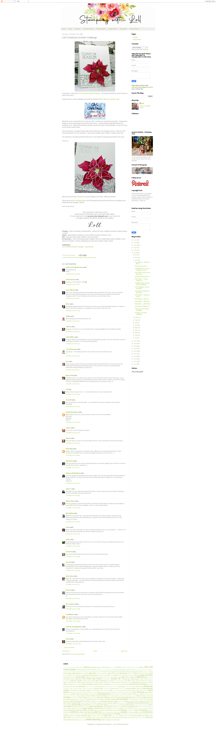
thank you (107, 716)
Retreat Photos (134, 29)
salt (95, 710)
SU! (148, 677)
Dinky (95, 672)
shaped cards (116, 710)
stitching (66, 716)
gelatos (89, 697)
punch (121, 708)
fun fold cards (74, 697)
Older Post (124, 651)
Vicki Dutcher (70, 279)
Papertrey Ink (67, 677)
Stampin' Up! (116, 679)
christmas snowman (87, 688)
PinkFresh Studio (90, 677)
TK (67, 389)
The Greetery (110, 681)
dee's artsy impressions (128, 690)
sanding (99, 710)
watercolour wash (72, 720)
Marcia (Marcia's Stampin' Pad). (109, 99)
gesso (112, 697)
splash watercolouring (86, 712)
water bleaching (96, 717)
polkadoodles (78, 708)
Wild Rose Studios (78, 684)
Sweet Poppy (144, 679)
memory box (144, 703)
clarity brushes (115, 688)
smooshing (143, 710)
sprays (136, 712)
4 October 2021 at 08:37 (73, 455)
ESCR (101, 672)
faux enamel (73, 696)
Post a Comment (69, 647)
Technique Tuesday (76, 681)
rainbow (130, 708)
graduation (90, 699)
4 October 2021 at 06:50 (73, 443)
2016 (135, 351)
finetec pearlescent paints (129, 696)
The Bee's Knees (86, 681)
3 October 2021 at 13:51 (72, 321)
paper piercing (104, 706)
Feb (136, 335)
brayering (122, 686)
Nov (136, 257)
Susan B (68, 400)
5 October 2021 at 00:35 (73, 507)
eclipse (151, 692)
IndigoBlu (116, 673)
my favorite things (101, 705)
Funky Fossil (146, 672)
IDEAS (110, 673)
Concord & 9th (140, 669)
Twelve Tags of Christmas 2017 (102, 682)
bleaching (98, 686)
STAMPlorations (141, 677)
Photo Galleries (101, 29)
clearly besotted (131, 688)
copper (88, 690)
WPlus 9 (146, 682)
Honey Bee (99, 673)
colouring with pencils (76, 690)
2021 (135, 253)
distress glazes (105, 692)
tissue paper (138, 716)
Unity (134, 682)
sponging (123, 712)
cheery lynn (139, 686)
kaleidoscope (127, 701)
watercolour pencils (129, 717)
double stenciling (128, 692)
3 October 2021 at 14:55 (73, 331)
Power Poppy (99, 677)
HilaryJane (69, 461)
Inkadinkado (123, 673)
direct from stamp (74, 692)
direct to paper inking (85, 692)
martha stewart (122, 703)
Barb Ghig (69, 449)
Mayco (109, 675)
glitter (64, 699)
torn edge (145, 716)
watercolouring (92, 257)
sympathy (84, 716)
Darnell (79, 197)
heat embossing (77, 257)
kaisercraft (120, 701)
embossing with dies (116, 694)
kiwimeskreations (72, 412)
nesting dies (111, 705)
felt (120, 696)
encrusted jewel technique (129, 694)
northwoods (145, 705)
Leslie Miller (70, 337)
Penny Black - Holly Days (142, 301)
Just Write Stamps (76, 675)
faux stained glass (113, 696)
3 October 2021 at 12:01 (73, 298)
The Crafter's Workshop (99, 681)
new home (117, 705)
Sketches (77, 29)
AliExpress (87, 667)
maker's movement (91, 703)
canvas (127, 686)
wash (83, 717)
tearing (92, 715)
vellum (65, 717)
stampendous (148, 712)
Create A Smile (67, 672)
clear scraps (122, 688)
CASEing (78, 670)
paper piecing (94, 707)
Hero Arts (92, 673)
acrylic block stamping (115, 684)
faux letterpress (81, 696)
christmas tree (107, 688)
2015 (135, 354)
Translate (145, 49)
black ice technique (91, 686)
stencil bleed (87, 714)
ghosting (121, 697)
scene (103, 710)
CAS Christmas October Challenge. (90, 93)
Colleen (68, 326)
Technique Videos (88, 29)
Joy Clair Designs (67, 675)
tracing (151, 716)
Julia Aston (69, 576)
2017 (135, 348)
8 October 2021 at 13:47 (73, 598)
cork (92, 690)
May (136, 327)
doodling (111, 692)
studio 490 (72, 716)
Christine (69, 552)
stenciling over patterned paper (144, 714)
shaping (124, 710)
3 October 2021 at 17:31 (72, 370)
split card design (115, 712)
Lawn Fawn (89, 675)
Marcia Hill (69, 375)
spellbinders (74, 712)
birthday (82, 686)
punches (125, 708)
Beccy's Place (112, 667)
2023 (135, 247)
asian (64, 686)
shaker (111, 710)
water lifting (104, 717)
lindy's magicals (72, 703)
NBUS (115, 675)
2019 (135, 343)
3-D (64, 667)
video (69, 717)
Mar (136, 333)
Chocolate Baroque (108, 669)
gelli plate (94, 697)
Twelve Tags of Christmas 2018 (120, 682)
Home (64, 29)
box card (116, 686)
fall (141, 694)
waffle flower (78, 717)
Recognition (123, 29)
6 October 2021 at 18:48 (73, 556)
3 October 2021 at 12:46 (73, 310)
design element (139, 690)
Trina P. (68, 489)
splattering (97, 712)
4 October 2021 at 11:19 (72, 467)
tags (88, 716)
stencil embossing (97, 714)
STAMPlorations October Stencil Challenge (142, 283)
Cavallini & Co (99, 669)
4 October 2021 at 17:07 (73, 483)
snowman (150, 710)
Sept (136, 317)
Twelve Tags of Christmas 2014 (139, 681)
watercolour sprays (140, 717)
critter (111, 690)
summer (78, 716)
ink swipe (98, 701)
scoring (107, 710)
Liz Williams (70, 614)
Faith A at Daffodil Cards (74, 267)
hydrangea (66, 701)
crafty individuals (104, 690)
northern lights (138, 705)
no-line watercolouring (127, 705)
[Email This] (79, 255)
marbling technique (102, 703)
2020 (135, 341)
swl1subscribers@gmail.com (141, 87)
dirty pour (93, 692)
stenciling (84, 257)
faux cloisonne (146, 694)
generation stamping (103, 697)
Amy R (99, 667)
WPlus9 (151, 682)
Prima (114, 677)
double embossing (119, 692)
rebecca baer (136, 708)
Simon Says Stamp (94, 679)
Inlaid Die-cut (137, 673)
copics (84, 690)
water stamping (112, 717)
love (79, 703)
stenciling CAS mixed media (128, 714)
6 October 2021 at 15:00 (73, 546)
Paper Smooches (146, 675)
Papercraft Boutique (73, 473)
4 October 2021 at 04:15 (73, 432)
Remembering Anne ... (141, 266)
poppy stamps (88, 708)
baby (68, 686)
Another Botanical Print (142, 276)
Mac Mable (69, 513)
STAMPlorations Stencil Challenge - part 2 (142, 269)
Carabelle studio (85, 670)
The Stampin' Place (120, 681)
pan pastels (86, 706)
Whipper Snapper (68, 684)
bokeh (103, 686)
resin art (142, 708)
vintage (73, 717)
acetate (95, 684)
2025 (135, 242)
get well (116, 697)
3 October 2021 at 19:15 (72, 384)
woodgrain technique (111, 720)
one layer (74, 706)
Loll (142, 103)
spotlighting (131, 712)
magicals (83, 703)
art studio (150, 684)
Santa (151, 677)
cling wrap (139, 688)
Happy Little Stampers (74, 673)
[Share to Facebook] (84, 255)
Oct (136, 260)
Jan (136, 338)
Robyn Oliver (70, 501)
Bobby (68, 316)
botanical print (109, 686)
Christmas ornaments (120, 670)
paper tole (112, 706)
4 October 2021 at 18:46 (73, 495)
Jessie (70, 29)
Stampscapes (135, 679)
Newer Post (66, 651)
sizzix (137, 710)
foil (152, 696)
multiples (93, 705)
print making (107, 708)
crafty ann (96, 690)
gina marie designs (138, 697)
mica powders (67, 705)
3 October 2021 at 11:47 (72, 284)
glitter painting (71, 699)
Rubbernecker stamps (127, 677)
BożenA (68, 590)
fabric (138, 694)
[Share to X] (83, 255)
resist (146, 708)
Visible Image (140, 682)
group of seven (110, 699)
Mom (112, 675)
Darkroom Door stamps (82, 672)
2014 (135, 356)
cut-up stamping (117, 690)
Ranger (118, 677)
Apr (136, 330)
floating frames (145, 696)
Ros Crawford (70, 604)
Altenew (94, 667)
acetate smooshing (104, 684)
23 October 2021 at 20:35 (73, 644)
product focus (115, 708)
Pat (67, 361)
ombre (69, 707)
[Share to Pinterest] (86, 255)
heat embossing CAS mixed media (137, 699)
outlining (80, 706)
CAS (146, 667)
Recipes (135, 37)
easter (146, 692)
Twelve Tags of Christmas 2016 (85, 682)
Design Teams (113, 29)
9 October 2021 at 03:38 (73, 609)
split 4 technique (106, 712)
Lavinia (83, 675)
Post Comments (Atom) (77, 654)
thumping (131, 716)
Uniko (130, 682)
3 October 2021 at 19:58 (73, 394)
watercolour (120, 717)
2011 (135, 364)
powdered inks (98, 708)
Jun (136, 325)
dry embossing (139, 692)
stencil (82, 714)
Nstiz (67, 304)
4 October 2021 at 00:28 (73, 422)
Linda (68, 527)
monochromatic (86, 705)
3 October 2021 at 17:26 (73, 356)
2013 (135, 359)
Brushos (119, 667)
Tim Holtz (128, 681)
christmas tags (98, 688)
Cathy (68, 539)
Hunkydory (105, 673)
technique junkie (99, 715)
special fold (66, 712)
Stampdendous (106, 679)
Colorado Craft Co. (131, 670)
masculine (130, 703)
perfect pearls (71, 708)
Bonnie (68, 438)
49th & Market (70, 667)
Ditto (98, 672)
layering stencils (146, 701)
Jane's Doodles (145, 673)
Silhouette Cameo (80, 679)
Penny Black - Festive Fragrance (141, 279)
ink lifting (92, 701)
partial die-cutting (142, 706)
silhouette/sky (130, 710)
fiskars (138, 696)
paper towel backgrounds (130, 706)
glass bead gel (148, 697)
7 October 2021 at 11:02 (73, 584)
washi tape (89, 717)
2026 (135, 240)
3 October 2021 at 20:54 (73, 406)
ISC (113, 673)
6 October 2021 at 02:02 (73, 534)
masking (136, 703)
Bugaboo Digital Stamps (128, 667)
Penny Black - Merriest (142, 299)
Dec (136, 255)
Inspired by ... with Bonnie (142, 304)
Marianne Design (102, 675)
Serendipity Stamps (69, 679)
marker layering (113, 703)
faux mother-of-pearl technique (97, 696)
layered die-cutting (137, 701)
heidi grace (150, 699)
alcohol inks (133, 684)
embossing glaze (93, 694)
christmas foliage (77, 688)
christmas (69, 257)
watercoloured (82, 719)
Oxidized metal (129, 675)
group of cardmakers (99, 699)
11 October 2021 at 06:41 (73, 633)
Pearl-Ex (73, 677)
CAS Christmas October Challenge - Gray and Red (77, 247)
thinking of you (123, 716)
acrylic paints (125, 684)
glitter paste (78, 699)
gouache (84, 699)
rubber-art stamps (88, 710)
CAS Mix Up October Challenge (141, 313)
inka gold (104, 701)
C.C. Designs (139, 667)
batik (77, 686)
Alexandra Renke (78, 667)
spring (140, 712)
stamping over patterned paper (71, 714)
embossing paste (104, 694)
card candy (132, 686)
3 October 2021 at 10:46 (73, 274)
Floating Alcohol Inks (137, 672)
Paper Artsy (137, 675)
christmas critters (68, 688)
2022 (135, 250)
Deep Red (91, 672)
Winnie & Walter (88, 684)
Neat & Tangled (121, 675)
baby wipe (72, 686)
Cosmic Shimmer (148, 669)
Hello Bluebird (85, 673)
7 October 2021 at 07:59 (73, 570)
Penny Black (80, 677)
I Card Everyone (71, 349)
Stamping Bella (126, 679)
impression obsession (76, 701)
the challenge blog (79, 200)
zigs (118, 720)
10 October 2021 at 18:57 (73, 621)
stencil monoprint (107, 714)
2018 (135, 346)
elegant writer (66, 694)
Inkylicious (130, 673)
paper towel (119, 706)
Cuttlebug (73, 672)
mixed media (76, 705)
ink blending (86, 701)
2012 (135, 361)
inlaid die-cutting (112, 701)
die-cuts (145, 690)
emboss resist (75, 694)
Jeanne (68, 428)
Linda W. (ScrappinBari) (74, 627)
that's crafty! (115, 715)
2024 (135, 245)
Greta (68, 639)
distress (99, 692)
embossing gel (84, 694)
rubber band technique (75, 710)
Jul (136, 322)
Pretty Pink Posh (108, 677)
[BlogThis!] (81, 255)
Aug (136, 320)
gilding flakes (128, 697)
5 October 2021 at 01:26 (73, 521)
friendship (67, 698)
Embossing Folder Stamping (123, 672)
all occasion (143, 684)
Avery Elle (105, 667)
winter (103, 720)
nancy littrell (70, 290)
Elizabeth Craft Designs (108, 672)
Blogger (126, 724)
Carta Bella (93, 670)
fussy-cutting (83, 697)
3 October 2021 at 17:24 (73, 343)
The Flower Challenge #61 (142, 306)
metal (151, 703)
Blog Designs (137, 39)
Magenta (95, 675)
